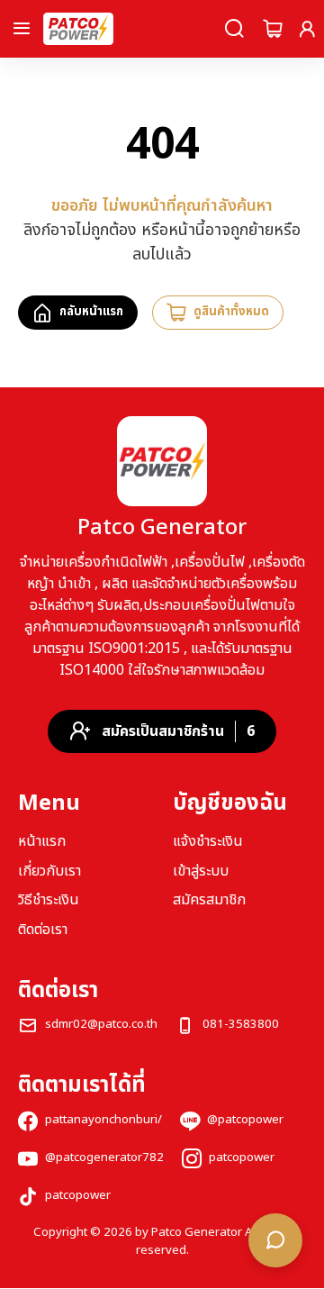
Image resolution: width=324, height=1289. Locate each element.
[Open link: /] (162, 461)
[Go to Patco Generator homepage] (78, 29)
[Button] (21, 28)
